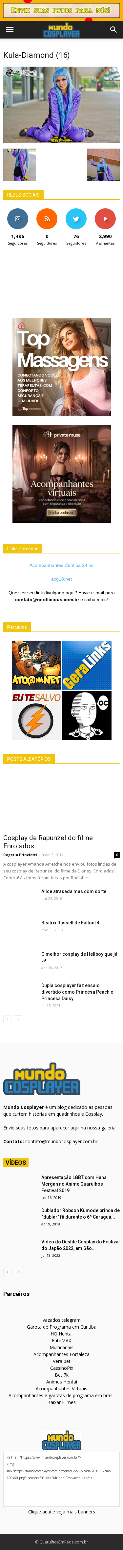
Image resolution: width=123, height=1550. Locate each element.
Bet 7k (62, 1375)
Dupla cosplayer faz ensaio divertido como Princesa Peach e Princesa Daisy (77, 992)
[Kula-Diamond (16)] (61, 141)
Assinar (105, 210)
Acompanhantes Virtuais (61, 1388)
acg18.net (61, 579)
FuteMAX (61, 1340)
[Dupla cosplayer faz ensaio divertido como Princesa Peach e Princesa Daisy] (19, 993)
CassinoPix (61, 1368)
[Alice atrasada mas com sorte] (19, 899)
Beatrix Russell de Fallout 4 (70, 922)
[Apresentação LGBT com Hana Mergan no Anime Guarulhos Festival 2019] (19, 1185)
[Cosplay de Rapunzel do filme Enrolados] (61, 801)
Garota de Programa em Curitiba (61, 1327)
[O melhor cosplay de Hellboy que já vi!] (19, 962)
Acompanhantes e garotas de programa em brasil (61, 1395)
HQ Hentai (61, 1334)
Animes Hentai (61, 1382)
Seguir (18, 210)
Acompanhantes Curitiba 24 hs (61, 565)
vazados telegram (62, 1320)
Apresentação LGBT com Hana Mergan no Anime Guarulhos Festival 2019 (74, 1184)
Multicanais (61, 1347)
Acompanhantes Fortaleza (61, 1354)
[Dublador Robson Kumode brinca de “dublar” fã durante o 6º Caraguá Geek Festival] (19, 1218)
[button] (114, 30)
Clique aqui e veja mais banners (61, 1512)
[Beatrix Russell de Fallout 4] (19, 930)
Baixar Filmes (61, 1402)
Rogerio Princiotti (20, 854)
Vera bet (62, 1361)
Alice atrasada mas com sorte (73, 891)
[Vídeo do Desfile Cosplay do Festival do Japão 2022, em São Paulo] (19, 1249)
